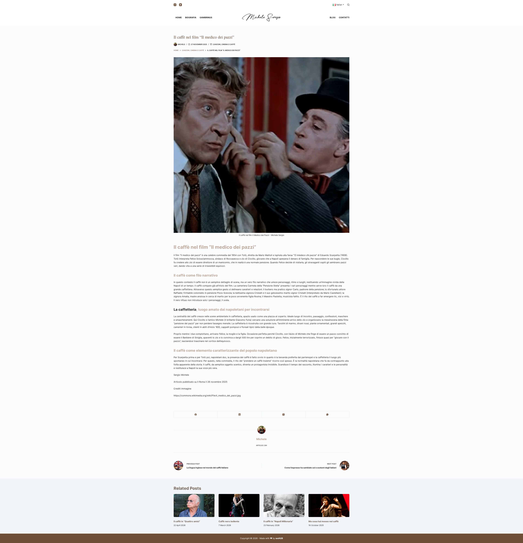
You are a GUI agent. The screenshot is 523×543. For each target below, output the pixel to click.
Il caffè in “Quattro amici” (187, 521)
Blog (332, 17)
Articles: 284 (261, 445)
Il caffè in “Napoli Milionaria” (278, 521)
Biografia (190, 17)
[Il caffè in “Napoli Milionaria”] (284, 505)
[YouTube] (180, 4)
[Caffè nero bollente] (239, 505)
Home (178, 17)
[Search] (348, 5)
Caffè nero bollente (229, 521)
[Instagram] (175, 4)
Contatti (344, 17)
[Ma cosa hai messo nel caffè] (328, 505)
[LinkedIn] (240, 414)
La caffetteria (185, 309)
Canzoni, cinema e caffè (224, 44)
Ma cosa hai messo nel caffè (323, 521)
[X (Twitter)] (283, 414)
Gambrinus (206, 17)
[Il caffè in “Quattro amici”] (194, 505)
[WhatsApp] (327, 414)
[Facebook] (196, 414)
